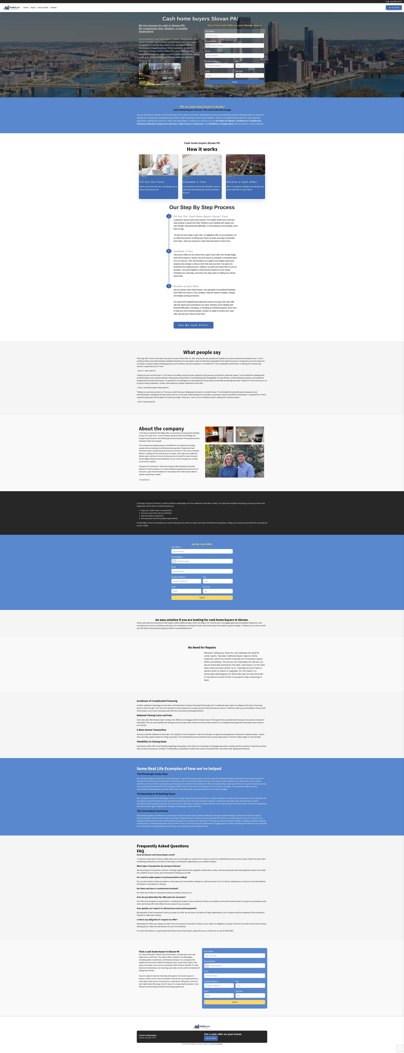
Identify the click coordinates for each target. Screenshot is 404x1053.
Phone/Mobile (210, 41)
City (237, 61)
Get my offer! (211, 1038)
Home (25, 8)
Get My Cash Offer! (193, 325)
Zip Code (238, 71)
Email (207, 51)
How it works (43, 8)
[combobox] (207, 45)
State (207, 71)
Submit (234, 82)
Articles (53, 8)
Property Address (212, 61)
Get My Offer (393, 8)
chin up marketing (216, 1044)
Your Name (209, 31)
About (33, 8)
